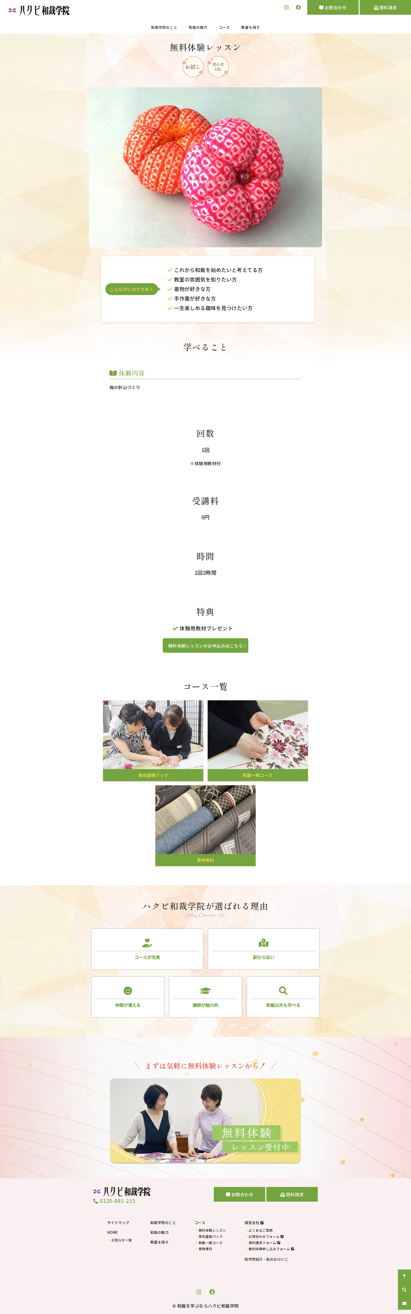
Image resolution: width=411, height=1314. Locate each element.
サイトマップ (118, 1222)
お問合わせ (335, 7)
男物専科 (205, 1249)
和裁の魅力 (198, 27)
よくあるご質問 (261, 1230)
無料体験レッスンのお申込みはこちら (205, 645)
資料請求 (387, 7)
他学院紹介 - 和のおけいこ (266, 1259)
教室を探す (250, 27)
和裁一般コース (211, 1242)
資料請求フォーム (262, 1242)
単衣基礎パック (211, 1236)
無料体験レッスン (212, 1230)
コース (224, 27)
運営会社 (252, 1222)
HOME (112, 1232)
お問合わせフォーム (264, 1236)
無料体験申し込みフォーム (269, 1249)
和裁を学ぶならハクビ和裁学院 (208, 1306)
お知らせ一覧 (121, 1240)
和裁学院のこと (164, 27)
